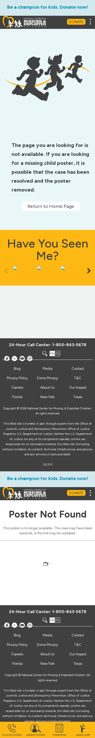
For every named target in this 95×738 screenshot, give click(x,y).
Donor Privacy (47, 378)
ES (57, 353)
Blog (17, 369)
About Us (47, 387)
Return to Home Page (50, 206)
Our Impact (77, 387)
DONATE (76, 22)
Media (47, 369)
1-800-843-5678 (69, 344)
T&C (77, 378)
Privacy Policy (17, 378)
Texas (77, 397)
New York (47, 397)
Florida (17, 397)
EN (52, 353)
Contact (78, 369)
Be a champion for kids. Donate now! (47, 7)
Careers (17, 387)
